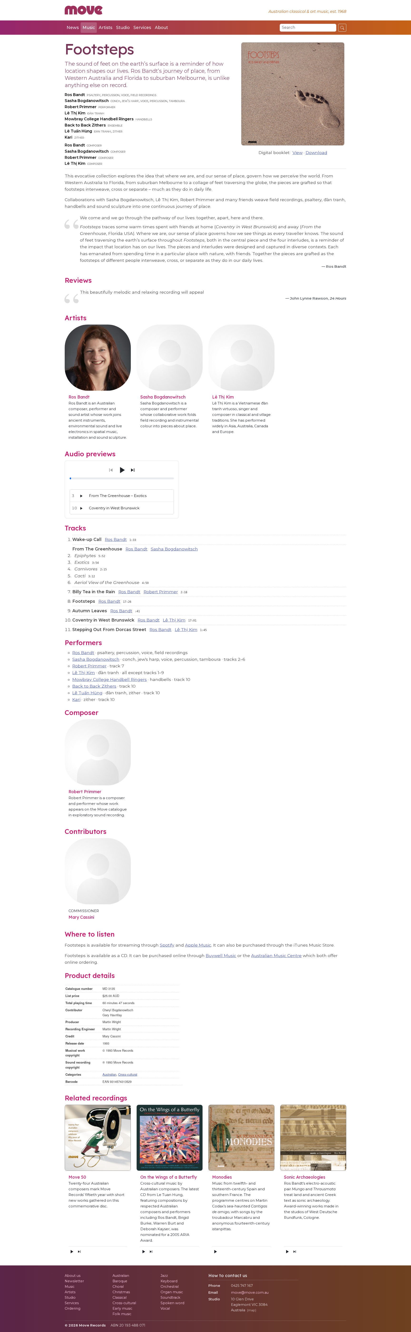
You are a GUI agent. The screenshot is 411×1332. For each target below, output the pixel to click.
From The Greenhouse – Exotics (118, 495)
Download (316, 152)
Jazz (164, 1276)
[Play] (121, 470)
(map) (251, 1310)
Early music (122, 1308)
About (161, 27)
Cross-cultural (127, 1074)
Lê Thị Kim (75, 113)
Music (89, 27)
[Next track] (132, 470)
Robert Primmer (81, 107)
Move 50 (77, 1177)
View (298, 152)
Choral (118, 1286)
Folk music (122, 1314)
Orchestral (170, 1286)
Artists (105, 27)
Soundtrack (170, 1297)
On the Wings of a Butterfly (168, 1177)
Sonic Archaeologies (304, 1177)
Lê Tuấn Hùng (78, 131)
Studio (123, 27)
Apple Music (198, 945)
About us (72, 1276)
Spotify (167, 945)
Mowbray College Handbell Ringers (99, 119)
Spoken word (172, 1303)
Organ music (172, 1292)
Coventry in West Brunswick (114, 508)
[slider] (122, 478)
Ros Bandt (75, 94)
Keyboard (169, 1281)
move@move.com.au (250, 1292)
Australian (109, 1074)
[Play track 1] (81, 496)
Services (142, 27)
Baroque (120, 1281)
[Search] (342, 27)
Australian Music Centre (276, 955)
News (73, 27)
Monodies (222, 1177)
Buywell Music (221, 955)
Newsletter (74, 1281)
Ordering (72, 1308)
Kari (68, 137)
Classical (120, 1297)
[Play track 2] (81, 508)
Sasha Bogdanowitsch (87, 100)
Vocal (165, 1308)
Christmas (121, 1292)
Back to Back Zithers (85, 125)
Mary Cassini (81, 917)
